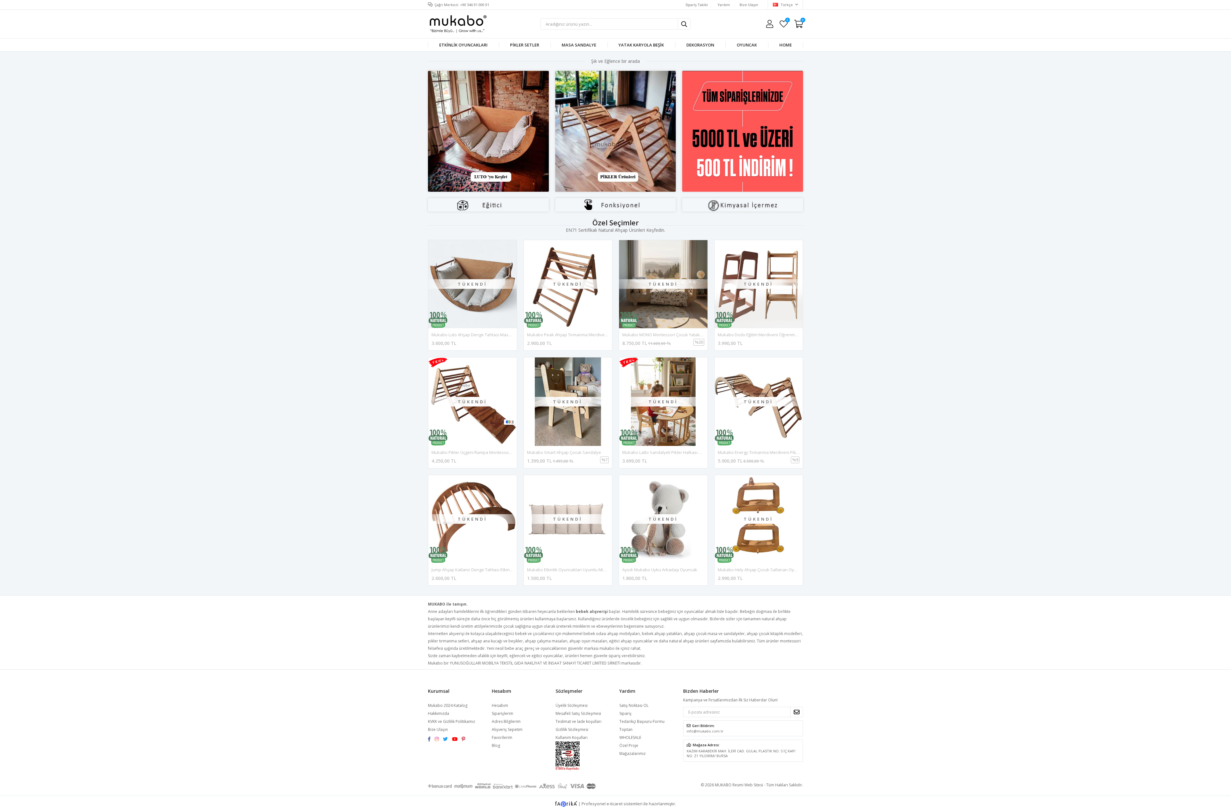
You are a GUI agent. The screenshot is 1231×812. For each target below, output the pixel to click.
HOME (785, 45)
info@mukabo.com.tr (705, 731)
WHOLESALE (630, 737)
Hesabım (500, 705)
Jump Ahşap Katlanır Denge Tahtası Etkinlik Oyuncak (481, 570)
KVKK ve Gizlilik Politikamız (451, 721)
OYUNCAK (747, 45)
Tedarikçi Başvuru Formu (642, 721)
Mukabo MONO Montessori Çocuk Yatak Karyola (669, 335)
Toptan (625, 729)
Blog (496, 745)
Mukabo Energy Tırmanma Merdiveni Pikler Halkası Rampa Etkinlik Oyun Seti (792, 452)
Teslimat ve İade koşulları (578, 721)
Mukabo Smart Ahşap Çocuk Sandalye (564, 452)
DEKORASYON (700, 45)
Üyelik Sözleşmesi (572, 705)
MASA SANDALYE (579, 45)
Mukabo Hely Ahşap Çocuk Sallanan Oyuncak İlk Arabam (773, 570)
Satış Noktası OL (634, 705)
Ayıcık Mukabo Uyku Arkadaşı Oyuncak (659, 570)
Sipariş (625, 713)
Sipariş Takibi (696, 4)
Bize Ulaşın (749, 4)
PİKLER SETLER (524, 45)
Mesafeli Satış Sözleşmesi (578, 713)
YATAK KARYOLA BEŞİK (641, 45)
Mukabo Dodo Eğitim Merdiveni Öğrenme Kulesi (764, 335)
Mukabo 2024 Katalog (447, 705)
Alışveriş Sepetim (507, 729)
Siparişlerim (502, 713)
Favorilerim (787, 21)
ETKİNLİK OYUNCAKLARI (463, 45)
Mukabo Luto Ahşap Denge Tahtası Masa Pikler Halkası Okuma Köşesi (499, 335)
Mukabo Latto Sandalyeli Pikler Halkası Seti (664, 452)
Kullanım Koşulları (572, 737)
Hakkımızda (438, 713)
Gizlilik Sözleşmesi (572, 729)
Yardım (723, 4)
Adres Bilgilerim (506, 721)
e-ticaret (615, 803)
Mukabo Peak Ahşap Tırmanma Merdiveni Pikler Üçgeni (580, 335)
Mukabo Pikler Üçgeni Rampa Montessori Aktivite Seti (483, 452)
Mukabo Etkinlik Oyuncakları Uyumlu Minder (569, 570)
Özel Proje (628, 745)
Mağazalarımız (632, 753)
